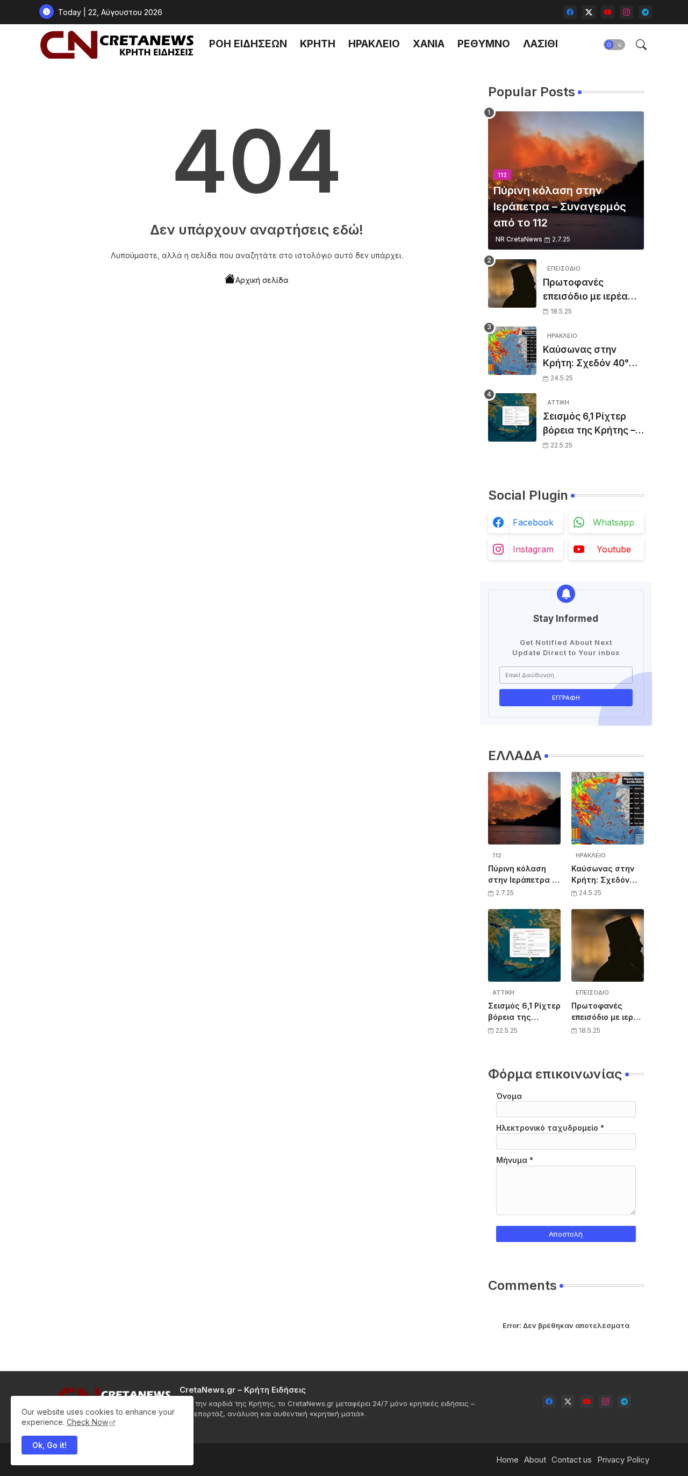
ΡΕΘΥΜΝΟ (483, 44)
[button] (614, 44)
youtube (614, 549)
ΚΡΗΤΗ (317, 44)
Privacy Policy (623, 1459)
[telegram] (645, 12)
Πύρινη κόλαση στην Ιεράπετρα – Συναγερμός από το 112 (522, 874)
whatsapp (613, 522)
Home (507, 1459)
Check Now (87, 1422)
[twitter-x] (589, 12)
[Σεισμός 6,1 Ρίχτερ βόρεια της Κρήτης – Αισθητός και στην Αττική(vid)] (512, 417)
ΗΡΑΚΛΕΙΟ (374, 44)
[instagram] (626, 12)
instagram (533, 549)
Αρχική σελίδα (262, 280)
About (535, 1459)
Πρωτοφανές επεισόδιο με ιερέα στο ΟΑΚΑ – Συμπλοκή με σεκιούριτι (585, 290)
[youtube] (607, 12)
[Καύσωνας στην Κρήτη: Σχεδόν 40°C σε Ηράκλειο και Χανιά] (512, 351)
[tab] (248, 44)
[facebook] (570, 12)
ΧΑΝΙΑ (429, 44)
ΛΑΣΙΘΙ (540, 44)
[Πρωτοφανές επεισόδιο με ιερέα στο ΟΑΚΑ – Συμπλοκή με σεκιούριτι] (512, 283)
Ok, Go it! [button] (49, 1445)
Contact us (571, 1459)
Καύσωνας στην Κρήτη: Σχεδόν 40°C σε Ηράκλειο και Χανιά (589, 357)
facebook (533, 522)
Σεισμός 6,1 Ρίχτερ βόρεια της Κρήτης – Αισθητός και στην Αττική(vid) (589, 424)
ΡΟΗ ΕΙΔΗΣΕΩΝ (248, 44)
